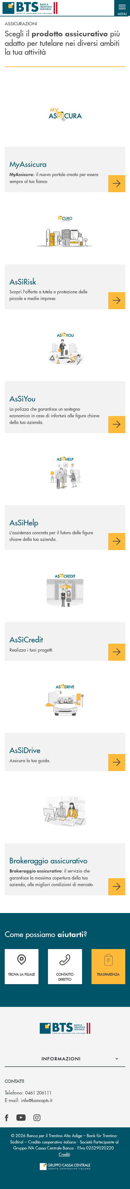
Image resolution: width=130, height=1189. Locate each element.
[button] (122, 8)
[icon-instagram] (36, 1117)
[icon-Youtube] (21, 1117)
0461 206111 (38, 1092)
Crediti (64, 1154)
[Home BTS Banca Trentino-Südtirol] (30, 8)
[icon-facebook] (7, 1117)
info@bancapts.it (36, 1100)
